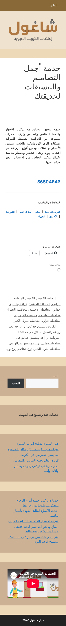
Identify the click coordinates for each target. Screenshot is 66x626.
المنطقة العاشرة (39, 304)
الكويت (30, 298)
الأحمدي (53, 216)
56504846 (48, 181)
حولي (38, 211)
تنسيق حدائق (36, 326)
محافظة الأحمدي (40, 309)
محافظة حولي (51, 321)
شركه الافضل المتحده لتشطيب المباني (33, 521)
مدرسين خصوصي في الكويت (39, 455)
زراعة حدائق (18, 326)
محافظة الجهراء (16, 309)
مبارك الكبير (25, 211)
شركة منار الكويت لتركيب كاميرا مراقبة (33, 449)
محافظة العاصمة (49, 315)
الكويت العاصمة (52, 211)
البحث (54, 376)
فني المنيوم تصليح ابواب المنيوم (37, 443)
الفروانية (10, 211)
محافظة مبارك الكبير (27, 321)
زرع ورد (11, 349)
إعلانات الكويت (46, 298)
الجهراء (41, 216)
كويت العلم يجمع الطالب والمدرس (35, 460)
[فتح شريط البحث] (5, 6)
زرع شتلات (25, 349)
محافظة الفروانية (26, 315)
